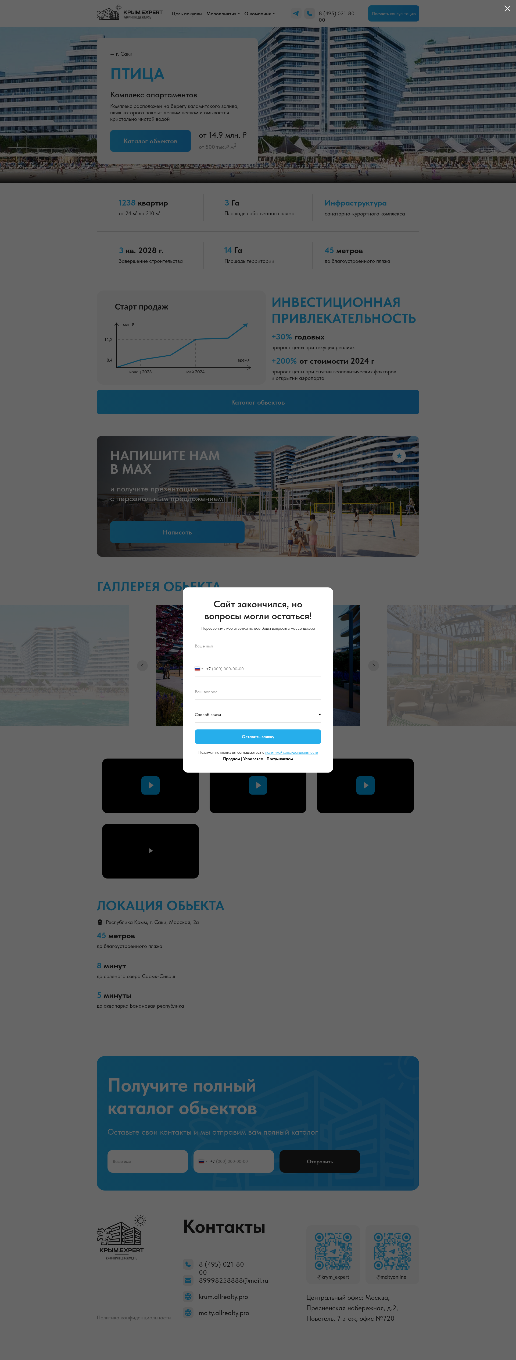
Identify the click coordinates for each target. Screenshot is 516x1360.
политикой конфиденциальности (291, 752)
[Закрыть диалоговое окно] (507, 8)
